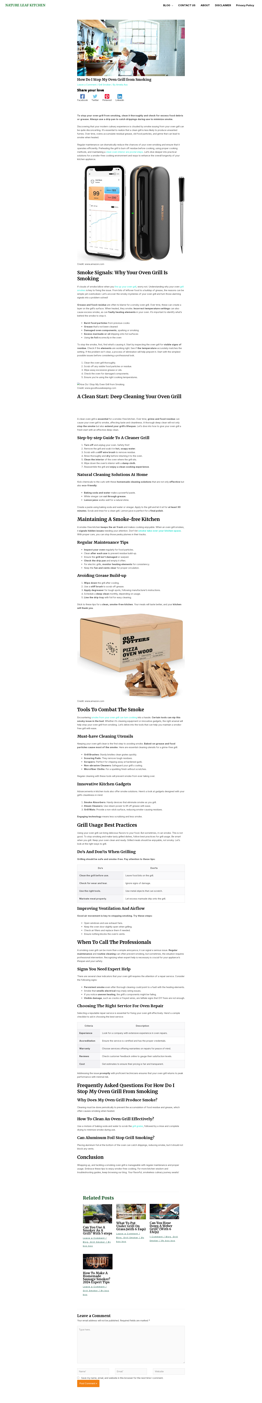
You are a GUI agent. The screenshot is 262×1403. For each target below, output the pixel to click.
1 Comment (156, 1236)
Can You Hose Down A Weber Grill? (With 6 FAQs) (161, 1227)
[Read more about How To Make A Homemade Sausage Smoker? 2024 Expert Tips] (98, 1261)
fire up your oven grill (125, 286)
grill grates (137, 1126)
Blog (85, 1242)
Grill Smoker (104, 84)
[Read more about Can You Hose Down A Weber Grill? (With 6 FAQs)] (164, 1211)
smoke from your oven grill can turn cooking (114, 717)
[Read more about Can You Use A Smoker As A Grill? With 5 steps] (98, 1213)
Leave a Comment (86, 84)
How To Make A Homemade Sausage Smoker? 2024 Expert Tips (96, 1277)
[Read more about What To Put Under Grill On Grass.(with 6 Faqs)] (131, 1211)
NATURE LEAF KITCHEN (25, 5)
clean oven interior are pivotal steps (124, 151)
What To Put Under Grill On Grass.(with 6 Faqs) (131, 1226)
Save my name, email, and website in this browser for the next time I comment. (122, 1377)
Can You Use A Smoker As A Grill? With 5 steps (97, 1230)
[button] (171, 5)
